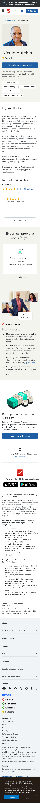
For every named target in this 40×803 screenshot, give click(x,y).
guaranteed (24, 267)
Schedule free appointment (24, 5)
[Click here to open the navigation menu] (3, 10)
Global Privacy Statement (23, 783)
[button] (20, 604)
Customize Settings (29, 797)
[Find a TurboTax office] (21, 11)
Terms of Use (9, 771)
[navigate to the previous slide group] (15, 220)
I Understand (11, 797)
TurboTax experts (8, 20)
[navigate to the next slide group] (25, 220)
